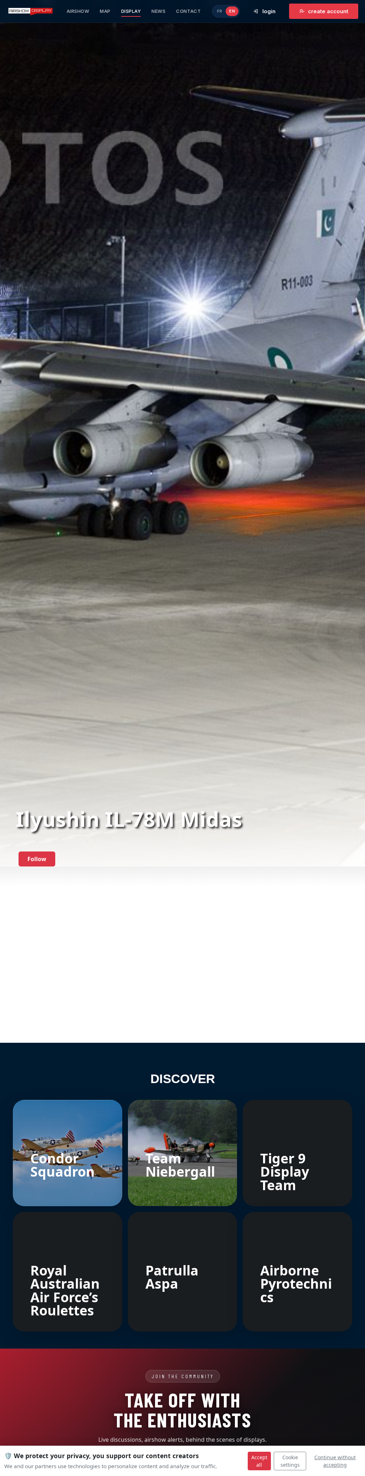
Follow (36, 859)
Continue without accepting (335, 1461)
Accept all (259, 1461)
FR (219, 11)
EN (232, 11)
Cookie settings (290, 1461)
